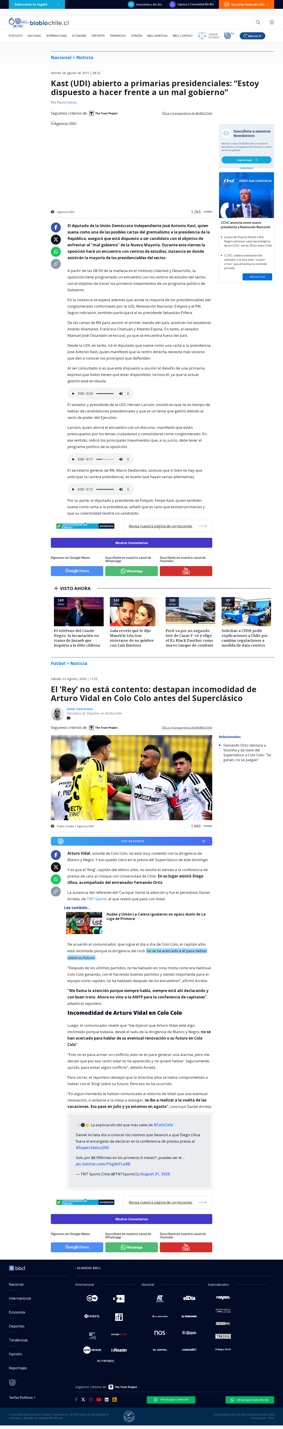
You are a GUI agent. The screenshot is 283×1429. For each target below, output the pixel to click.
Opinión (136, 36)
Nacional (34, 36)
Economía (79, 36)
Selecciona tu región (31, 4)
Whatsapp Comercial (174, 1399)
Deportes (98, 36)
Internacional (56, 36)
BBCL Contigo (183, 36)
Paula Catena (66, 102)
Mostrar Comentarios (131, 543)
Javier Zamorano (80, 709)
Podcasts (15, 36)
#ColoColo (163, 1124)
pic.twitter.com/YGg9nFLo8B (103, 1164)
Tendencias (118, 36)
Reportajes (18, 1368)
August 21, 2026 (155, 1173)
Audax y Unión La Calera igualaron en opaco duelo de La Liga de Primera (156, 916)
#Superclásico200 (92, 1147)
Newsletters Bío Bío (149, 4)
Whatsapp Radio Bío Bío (252, 1400)
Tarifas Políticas (21, 1397)
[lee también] (85, 923)
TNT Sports (97, 898)
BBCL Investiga (157, 36)
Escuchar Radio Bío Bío (248, 4)
